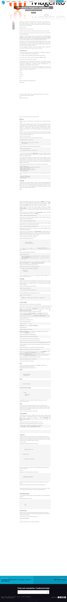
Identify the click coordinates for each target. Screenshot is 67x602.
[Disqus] (35, 536)
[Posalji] (47, 592)
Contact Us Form (26, 454)
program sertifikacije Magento (41, 38)
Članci (25, 1)
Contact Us (26, 449)
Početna (8, 1)
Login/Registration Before (28, 476)
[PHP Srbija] (2, 2)
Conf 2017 (18, 596)
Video (19, 1)
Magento (41, 57)
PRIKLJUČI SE (52, 1)
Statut (6, 596)
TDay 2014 (3, 597)
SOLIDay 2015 (28, 596)
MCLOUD (36, 601)
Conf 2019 (31, 1)
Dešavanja (14, 1)
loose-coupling (22, 158)
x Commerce (30, 45)
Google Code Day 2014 (10, 597)
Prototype (43, 489)
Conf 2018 (14, 596)
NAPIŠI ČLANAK (60, 1)
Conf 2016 (23, 596)
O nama (2, 596)
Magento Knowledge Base (24, 518)
